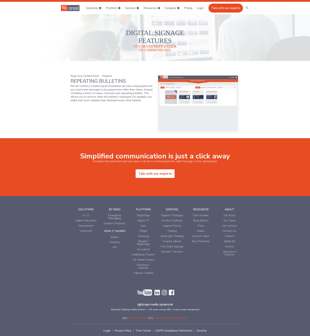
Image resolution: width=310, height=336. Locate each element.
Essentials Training (172, 236)
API (114, 247)
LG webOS (143, 249)
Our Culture (229, 226)
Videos (201, 231)
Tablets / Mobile (143, 273)
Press (201, 226)
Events (229, 246)
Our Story (229, 215)
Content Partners (172, 251)
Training (172, 231)
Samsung (143, 236)
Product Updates (172, 220)
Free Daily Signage (172, 246)
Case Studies (201, 215)
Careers (229, 236)
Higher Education (86, 220)
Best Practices (201, 241)
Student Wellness (115, 223)
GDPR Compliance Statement (173, 330)
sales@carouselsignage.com (170, 318)
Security (202, 330)
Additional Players (143, 254)
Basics (115, 237)
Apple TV (143, 220)
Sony (143, 226)
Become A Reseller (229, 253)
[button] (94, 8)
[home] (70, 8)
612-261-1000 (137, 318)
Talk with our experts (225, 8)
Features (114, 242)
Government (86, 226)
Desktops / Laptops (143, 266)
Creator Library (172, 241)
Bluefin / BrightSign (143, 243)
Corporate (86, 231)
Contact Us (229, 231)
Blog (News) (201, 220)
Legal (106, 330)
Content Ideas (200, 236)
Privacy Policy (122, 330)
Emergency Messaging (114, 217)
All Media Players (143, 260)
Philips (143, 231)
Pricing (188, 8)
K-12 (86, 215)
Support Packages (172, 215)
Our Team (230, 220)
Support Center (172, 226)
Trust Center (143, 330)
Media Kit (229, 241)
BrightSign (143, 215)
